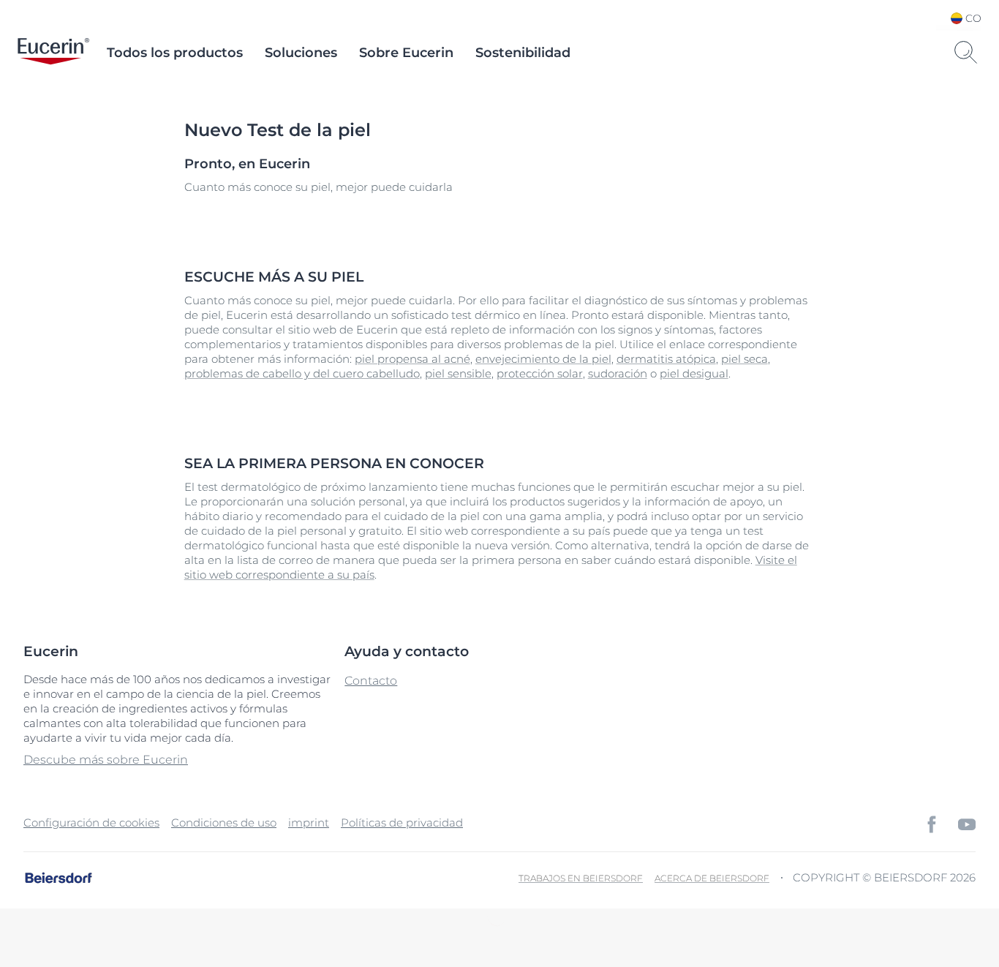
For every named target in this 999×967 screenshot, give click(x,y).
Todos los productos (175, 53)
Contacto (370, 681)
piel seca (744, 359)
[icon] (931, 824)
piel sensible (458, 373)
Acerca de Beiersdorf (712, 878)
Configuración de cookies (91, 822)
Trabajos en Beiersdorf (581, 878)
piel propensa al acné (412, 359)
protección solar (540, 373)
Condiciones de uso (223, 822)
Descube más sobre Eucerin (105, 760)
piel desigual (694, 373)
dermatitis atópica (666, 359)
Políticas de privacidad (402, 822)
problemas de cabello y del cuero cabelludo (302, 373)
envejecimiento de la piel (543, 359)
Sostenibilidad (522, 53)
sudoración (617, 373)
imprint (308, 822)
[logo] (53, 52)
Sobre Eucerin (406, 53)
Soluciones (301, 53)
